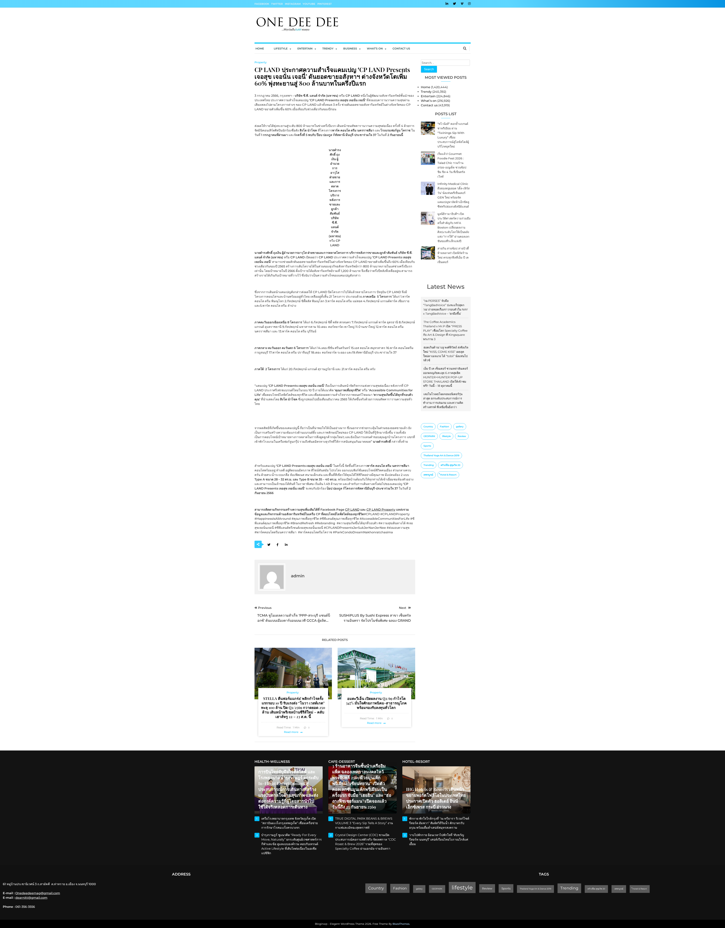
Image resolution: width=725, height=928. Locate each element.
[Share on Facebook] (277, 544)
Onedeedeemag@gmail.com (37, 893)
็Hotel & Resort (448, 474)
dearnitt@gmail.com (31, 897)
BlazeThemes (401, 923)
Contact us (401, 48)
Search (429, 69)
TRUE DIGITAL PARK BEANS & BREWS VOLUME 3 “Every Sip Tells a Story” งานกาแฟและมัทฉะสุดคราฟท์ (364, 823)
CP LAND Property (380, 509)
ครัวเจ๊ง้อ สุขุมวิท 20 (450, 465)
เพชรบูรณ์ (428, 474)
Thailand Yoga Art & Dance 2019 (441, 455)
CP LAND (352, 509)
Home (259, 48)
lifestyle (446, 436)
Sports (427, 445)
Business (350, 48)
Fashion (444, 426)
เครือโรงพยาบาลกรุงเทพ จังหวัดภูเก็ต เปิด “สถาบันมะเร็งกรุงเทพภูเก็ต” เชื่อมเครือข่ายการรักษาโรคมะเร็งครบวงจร (289, 823)
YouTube (309, 3)
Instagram (293, 3)
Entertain (304, 48)
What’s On (375, 48)
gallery (460, 426)
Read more (291, 731)
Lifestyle (281, 48)
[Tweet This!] (269, 544)
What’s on (429, 101)
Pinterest (324, 3)
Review (462, 436)
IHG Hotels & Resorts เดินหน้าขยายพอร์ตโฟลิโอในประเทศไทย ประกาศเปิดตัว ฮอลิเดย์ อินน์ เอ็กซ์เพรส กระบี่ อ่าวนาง (436, 798)
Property (261, 62)
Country (428, 426)
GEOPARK (429, 436)
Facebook (262, 3)
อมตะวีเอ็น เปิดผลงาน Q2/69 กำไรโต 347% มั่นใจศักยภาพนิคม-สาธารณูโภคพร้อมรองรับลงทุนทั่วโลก (376, 703)
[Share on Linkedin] (286, 544)
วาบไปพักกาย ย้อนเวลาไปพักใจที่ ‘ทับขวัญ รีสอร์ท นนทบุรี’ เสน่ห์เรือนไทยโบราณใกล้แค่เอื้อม (438, 839)
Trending (428, 465)
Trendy (327, 48)
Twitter (277, 3)
